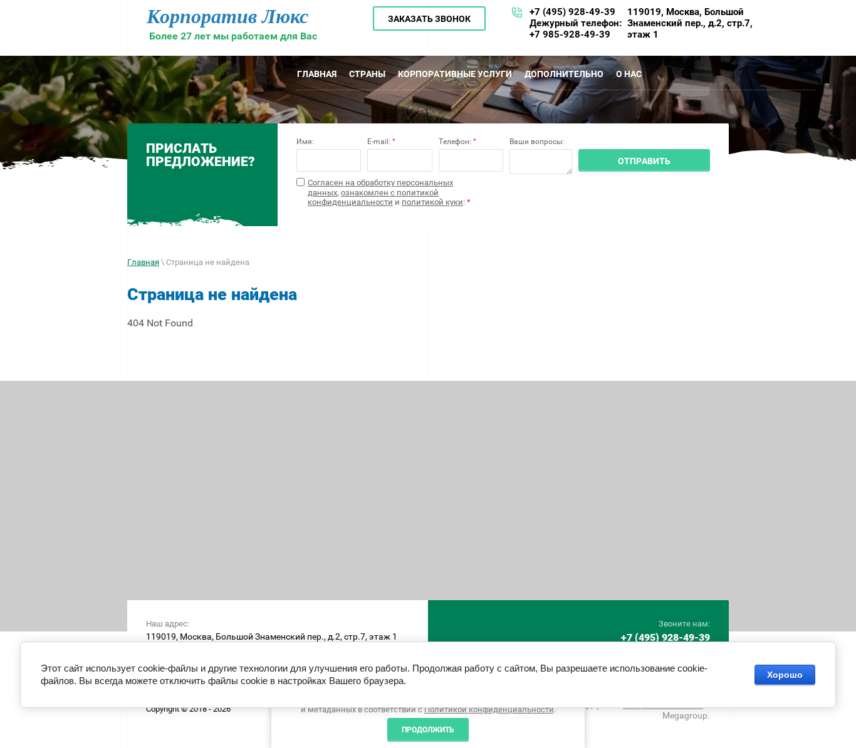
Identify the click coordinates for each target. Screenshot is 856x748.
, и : (389, 192)
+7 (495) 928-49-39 (572, 12)
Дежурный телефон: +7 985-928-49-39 (576, 29)
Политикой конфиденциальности (489, 709)
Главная (143, 262)
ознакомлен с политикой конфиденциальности (373, 197)
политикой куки (432, 202)
